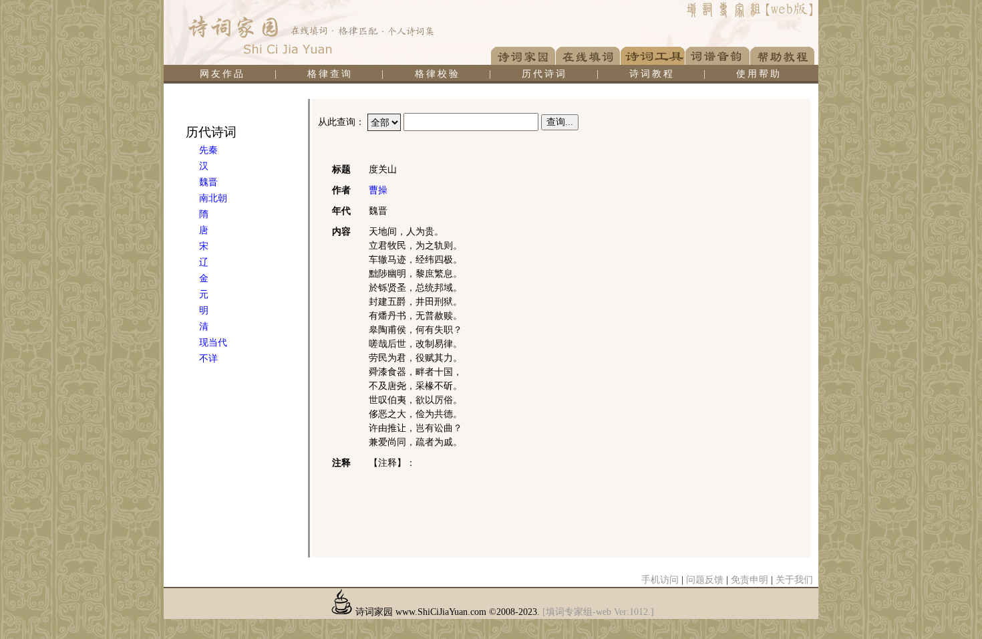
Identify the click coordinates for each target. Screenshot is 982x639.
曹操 (378, 190)
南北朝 (213, 198)
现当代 (213, 343)
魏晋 (208, 182)
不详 (208, 359)
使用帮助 (759, 74)
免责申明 (749, 580)
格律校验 (437, 74)
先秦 (208, 150)
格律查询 (330, 74)
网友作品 (222, 74)
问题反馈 (704, 580)
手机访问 (660, 580)
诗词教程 (652, 74)
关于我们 (794, 580)
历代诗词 (544, 74)
